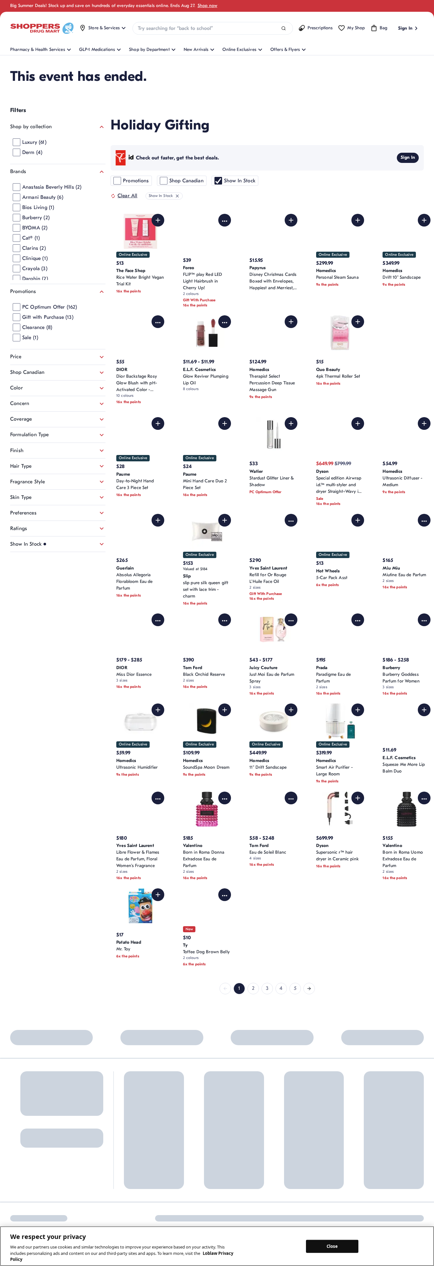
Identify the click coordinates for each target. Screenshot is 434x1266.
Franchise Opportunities (246, 1149)
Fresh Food (292, 1153)
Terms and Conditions (364, 1205)
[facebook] (14, 1205)
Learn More (84, 1059)
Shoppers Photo (297, 1132)
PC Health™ (292, 1122)
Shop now (207, 5)
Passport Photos (297, 1143)
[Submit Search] (283, 28)
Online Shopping (140, 1111)
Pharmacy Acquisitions (245, 1160)
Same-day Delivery (190, 1153)
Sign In (408, 157)
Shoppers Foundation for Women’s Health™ (247, 1115)
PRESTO (289, 1164)
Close (332, 1246)
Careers (230, 1170)
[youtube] (81, 1205)
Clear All (127, 196)
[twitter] (68, 1205)
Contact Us (183, 1111)
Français (290, 1205)
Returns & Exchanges (193, 1132)
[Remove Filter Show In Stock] (177, 196)
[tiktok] (54, 1205)
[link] (225, 988)
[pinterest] (41, 1205)
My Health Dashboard (145, 1132)
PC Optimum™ (138, 1122)
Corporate (233, 1128)
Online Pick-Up (187, 1164)
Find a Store (184, 1122)
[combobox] (212, 28)
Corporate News (239, 1139)
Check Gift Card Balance (306, 1111)
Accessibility (321, 1205)
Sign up (19, 1134)
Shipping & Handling (192, 1143)
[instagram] (28, 1205)
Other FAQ (134, 1143)
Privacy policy (410, 1205)
